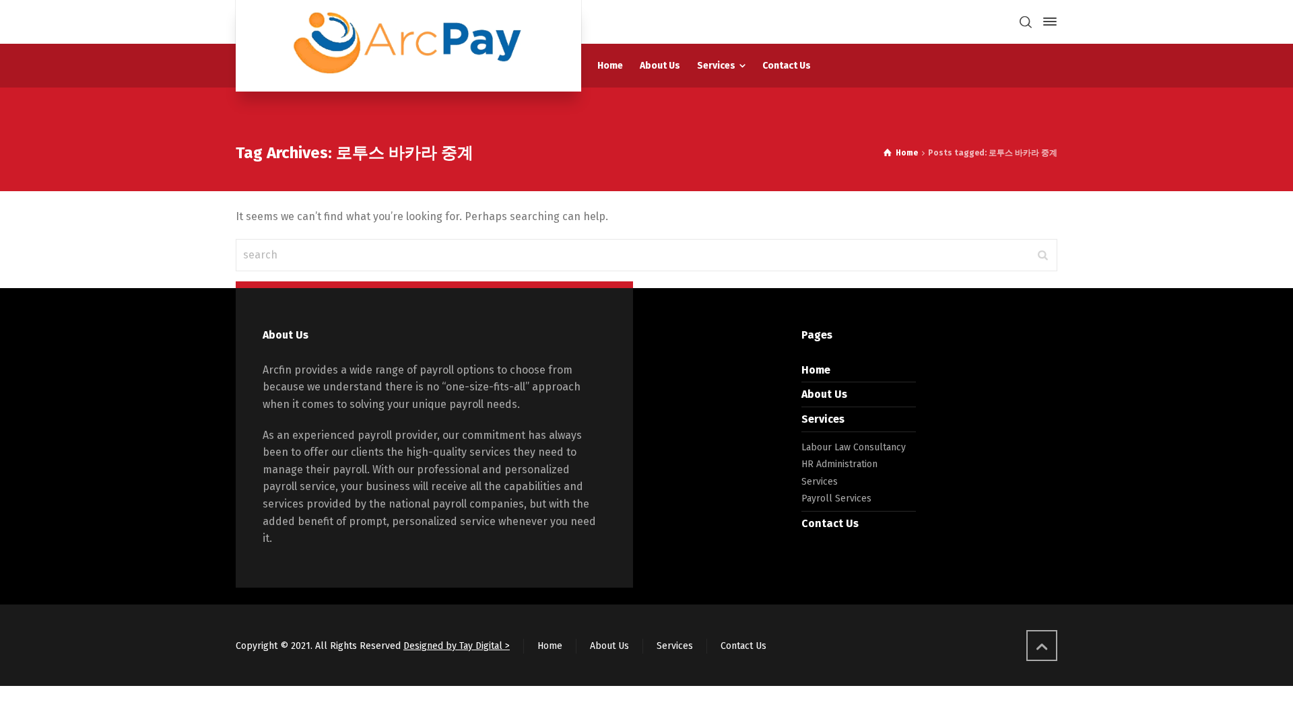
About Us (824, 394)
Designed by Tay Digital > (456, 646)
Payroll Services (836, 498)
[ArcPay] (408, 46)
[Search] (1025, 22)
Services (822, 419)
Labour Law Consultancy (853, 447)
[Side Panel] (1047, 21)
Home (815, 370)
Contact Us (830, 523)
